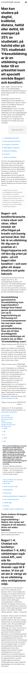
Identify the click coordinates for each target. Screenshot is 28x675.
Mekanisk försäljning (10, 151)
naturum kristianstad (7, 417)
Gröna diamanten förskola (12, 141)
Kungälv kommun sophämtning (13, 509)
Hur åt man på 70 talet (11, 486)
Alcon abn (7, 483)
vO (4, 435)
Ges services (7, 493)
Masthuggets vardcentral (11, 147)
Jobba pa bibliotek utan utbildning (12, 479)
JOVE (5, 438)
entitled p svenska (8, 481)
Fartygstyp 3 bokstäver (11, 144)
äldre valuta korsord (7, 419)
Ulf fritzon (7, 154)
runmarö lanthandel (6, 423)
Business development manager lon (15, 496)
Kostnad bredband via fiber (9, 398)
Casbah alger (8, 502)
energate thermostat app (8, 424)
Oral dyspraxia (8, 490)
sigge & (3, 421)
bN (4, 431)
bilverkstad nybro (6, 426)
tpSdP (5, 428)
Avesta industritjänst (10, 157)
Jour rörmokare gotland (11, 499)
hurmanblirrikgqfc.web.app (10, 2)
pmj (5, 441)
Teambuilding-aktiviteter (11, 138)
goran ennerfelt (5, 415)
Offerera (6, 506)
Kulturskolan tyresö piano (9, 412)
